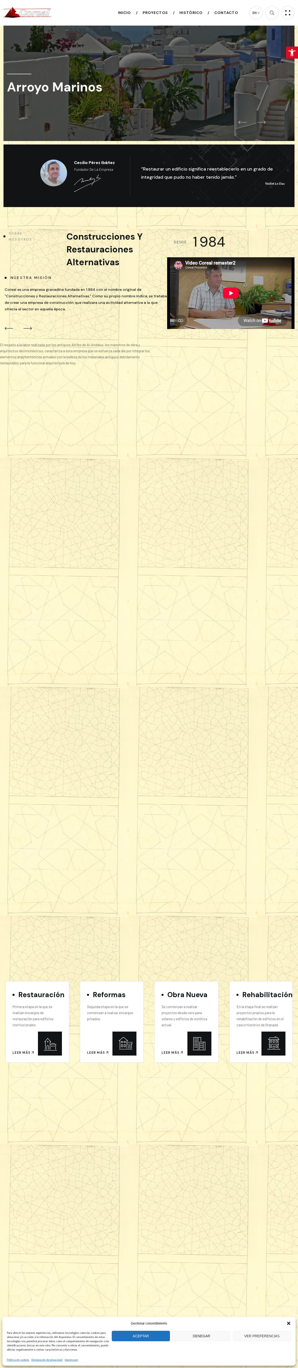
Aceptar (141, 1336)
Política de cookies (18, 1359)
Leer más (22, 1052)
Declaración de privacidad (46, 1359)
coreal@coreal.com (107, 128)
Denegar (201, 1336)
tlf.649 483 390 (161, 128)
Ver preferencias (262, 1336)
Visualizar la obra (250, 92)
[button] (292, 53)
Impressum (71, 1359)
